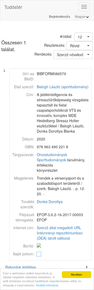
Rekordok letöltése (20, 267)
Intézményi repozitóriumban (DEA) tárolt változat (60, 235)
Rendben (76, 274)
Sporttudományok (51, 159)
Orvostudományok (52, 154)
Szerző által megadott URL (59, 227)
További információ (47, 285)
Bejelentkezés (59, 17)
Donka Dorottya (50, 201)
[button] (83, 36)
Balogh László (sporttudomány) (63, 86)
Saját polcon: (23, 253)
